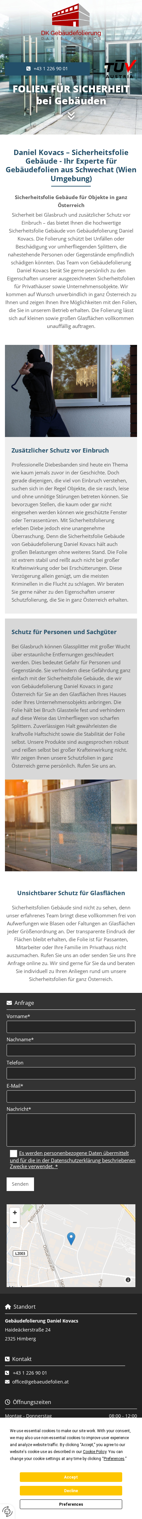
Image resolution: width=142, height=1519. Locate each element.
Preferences (71, 1504)
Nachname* (20, 1039)
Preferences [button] (114, 1458)
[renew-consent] (7, 1511)
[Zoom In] (15, 1213)
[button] (71, 50)
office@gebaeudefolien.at (40, 1382)
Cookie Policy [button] (94, 1451)
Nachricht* (19, 1109)
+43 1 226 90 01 (30, 1373)
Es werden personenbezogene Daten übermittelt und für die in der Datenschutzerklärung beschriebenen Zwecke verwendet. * (72, 1159)
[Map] (71, 1245)
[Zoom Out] (15, 1222)
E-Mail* (15, 1086)
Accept (71, 1477)
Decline (71, 1491)
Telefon (15, 1062)
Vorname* (18, 1016)
